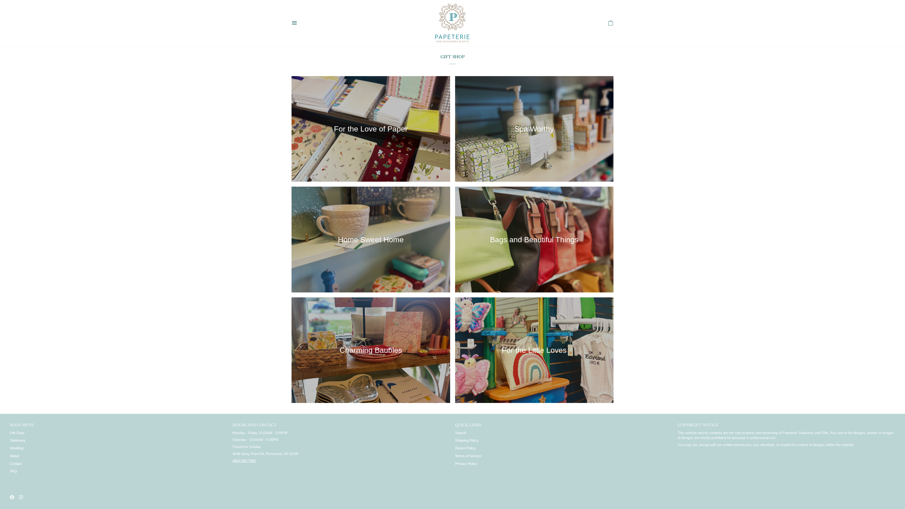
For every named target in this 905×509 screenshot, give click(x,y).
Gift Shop (17, 433)
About (14, 456)
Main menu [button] (22, 425)
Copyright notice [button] (698, 425)
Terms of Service (468, 456)
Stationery (17, 440)
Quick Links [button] (468, 425)
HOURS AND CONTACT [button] (254, 425)
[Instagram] (21, 497)
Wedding (16, 448)
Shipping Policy (467, 440)
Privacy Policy (466, 464)
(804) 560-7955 (244, 461)
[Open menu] (299, 23)
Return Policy (465, 448)
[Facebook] (12, 497)
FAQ (13, 471)
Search (460, 433)
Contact (16, 464)
